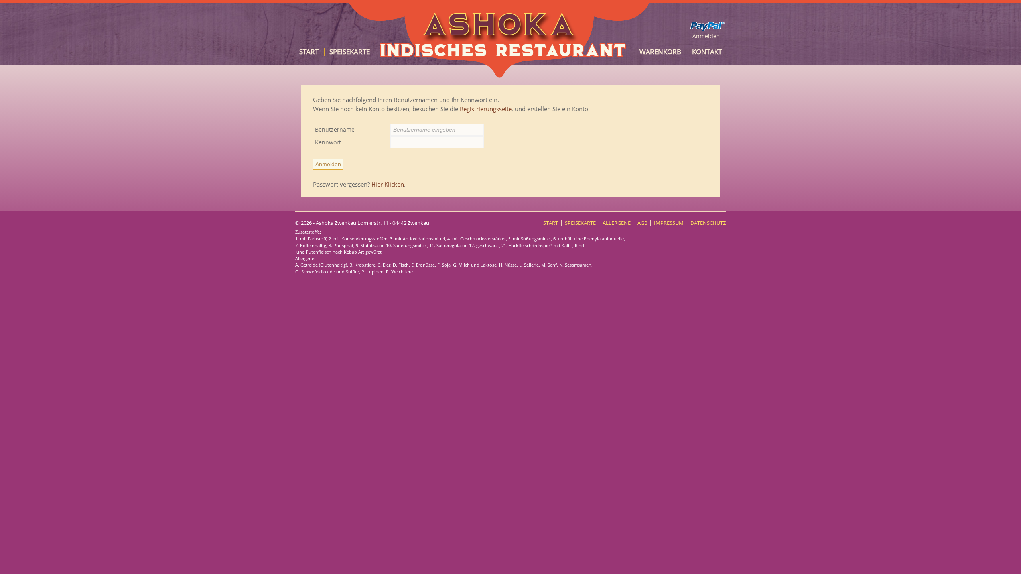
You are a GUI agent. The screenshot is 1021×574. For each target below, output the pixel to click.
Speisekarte (349, 51)
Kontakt (707, 51)
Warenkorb (660, 51)
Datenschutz (708, 223)
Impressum (669, 223)
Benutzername (335, 129)
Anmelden (706, 36)
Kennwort (328, 142)
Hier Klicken (387, 184)
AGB (642, 223)
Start (309, 51)
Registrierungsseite (486, 109)
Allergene (617, 223)
